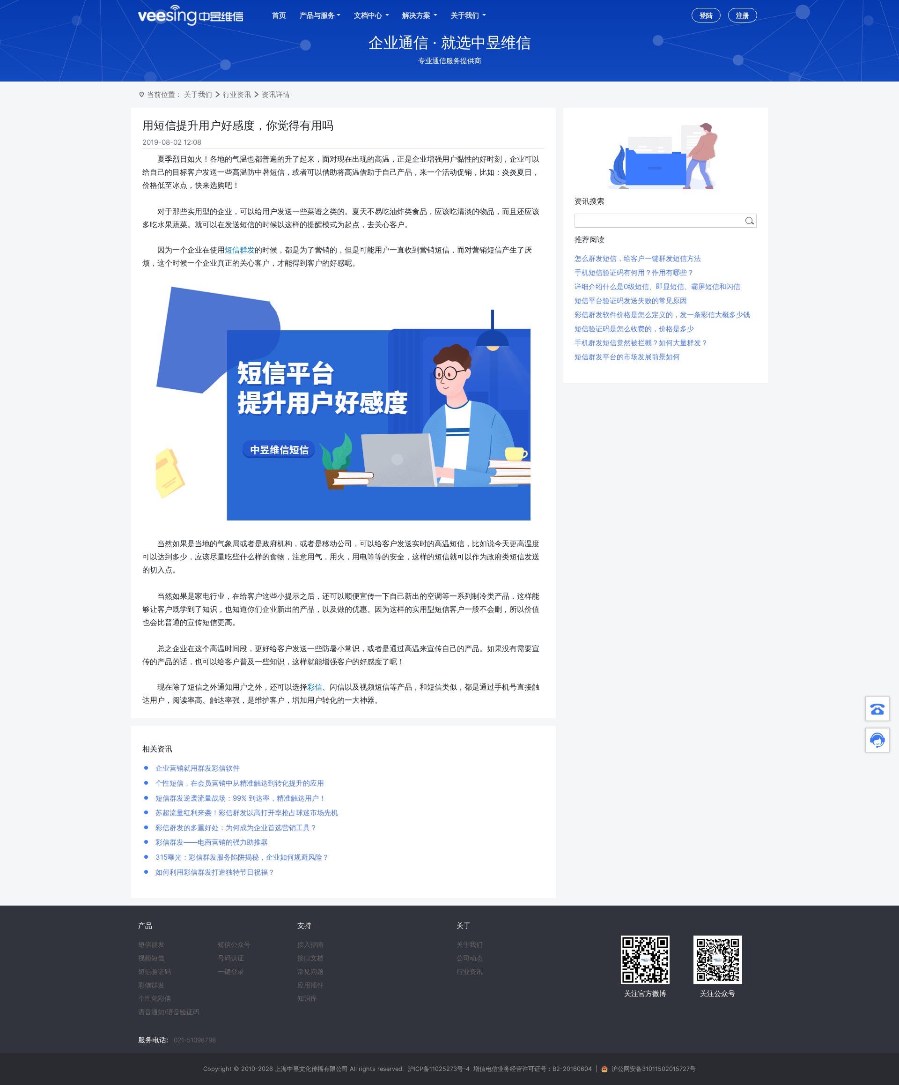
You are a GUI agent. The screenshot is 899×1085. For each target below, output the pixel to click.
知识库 (307, 998)
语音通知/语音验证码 (168, 1012)
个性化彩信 (154, 998)
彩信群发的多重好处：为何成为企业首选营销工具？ (235, 827)
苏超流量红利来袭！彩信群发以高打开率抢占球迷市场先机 (246, 812)
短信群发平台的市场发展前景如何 (627, 356)
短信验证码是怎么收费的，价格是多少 (634, 328)
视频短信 (151, 958)
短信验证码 (154, 971)
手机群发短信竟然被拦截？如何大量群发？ (641, 342)
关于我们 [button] (465, 15)
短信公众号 (234, 944)
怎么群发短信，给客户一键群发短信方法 (638, 258)
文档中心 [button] (368, 15)
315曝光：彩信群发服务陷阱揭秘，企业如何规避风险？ (241, 857)
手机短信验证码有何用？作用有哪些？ (634, 272)
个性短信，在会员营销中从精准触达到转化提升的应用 (239, 783)
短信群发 (151, 944)
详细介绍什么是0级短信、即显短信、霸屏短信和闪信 (657, 286)
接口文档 (310, 958)
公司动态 (470, 958)
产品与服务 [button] (317, 15)
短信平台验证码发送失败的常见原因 (631, 300)
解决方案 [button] (417, 15)
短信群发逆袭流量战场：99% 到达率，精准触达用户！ (240, 798)
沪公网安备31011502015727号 (654, 1068)
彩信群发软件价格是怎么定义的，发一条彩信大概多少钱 (662, 314)
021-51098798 (195, 1040)
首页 (279, 15)
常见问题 (310, 971)
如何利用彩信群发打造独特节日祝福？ (214, 872)
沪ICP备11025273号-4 (439, 1068)
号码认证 (231, 958)
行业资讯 (237, 94)
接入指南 (310, 944)
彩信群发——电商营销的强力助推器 (211, 842)
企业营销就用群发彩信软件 (197, 768)
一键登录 (231, 971)
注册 (742, 15)
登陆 (706, 15)
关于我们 (198, 94)
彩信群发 (151, 985)
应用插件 (310, 985)
